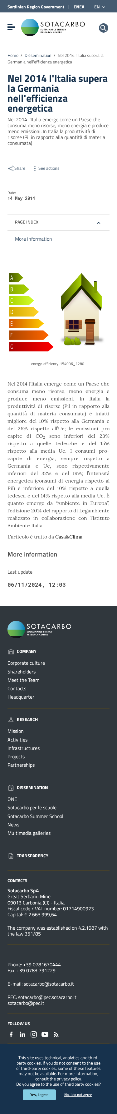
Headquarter (20, 696)
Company (27, 651)
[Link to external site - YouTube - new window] (45, 1034)
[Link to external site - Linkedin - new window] (22, 1034)
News (13, 824)
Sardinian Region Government (35, 6)
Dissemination (38, 55)
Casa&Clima (68, 537)
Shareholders (21, 671)
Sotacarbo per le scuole (31, 807)
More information (33, 239)
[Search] (103, 28)
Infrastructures (23, 748)
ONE (12, 799)
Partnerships (21, 765)
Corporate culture (26, 663)
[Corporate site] (53, 26)
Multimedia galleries (29, 833)
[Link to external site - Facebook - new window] (11, 1034)
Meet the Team (23, 680)
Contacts (16, 688)
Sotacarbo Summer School (35, 816)
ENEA (79, 6)
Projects (16, 756)
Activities (17, 739)
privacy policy (69, 1078)
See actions (49, 168)
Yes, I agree (39, 1095)
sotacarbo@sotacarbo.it (49, 983)
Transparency (32, 855)
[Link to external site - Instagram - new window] (33, 1034)
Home (12, 55)
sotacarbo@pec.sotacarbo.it (47, 997)
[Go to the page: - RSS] (56, 1034)
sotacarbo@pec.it (25, 1003)
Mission (15, 731)
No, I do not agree (78, 1095)
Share (19, 168)
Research (27, 719)
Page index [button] (26, 222)
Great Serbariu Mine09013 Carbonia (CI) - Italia (36, 899)
